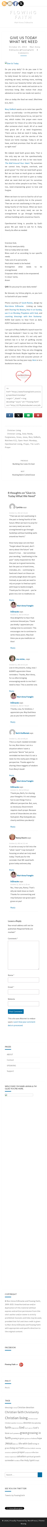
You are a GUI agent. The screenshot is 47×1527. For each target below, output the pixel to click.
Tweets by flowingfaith (15, 1495)
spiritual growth (33, 1456)
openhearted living (13, 444)
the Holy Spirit (27, 1460)
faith (8, 1427)
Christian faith (14, 1412)
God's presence (15, 1433)
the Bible (17, 1460)
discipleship (36, 1423)
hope (39, 1438)
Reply (11, 600)
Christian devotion (25, 1407)
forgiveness (10, 437)
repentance (13, 1457)
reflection (34, 1452)
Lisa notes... (21, 659)
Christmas (19, 1423)
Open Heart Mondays (27, 440)
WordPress (32, 1521)
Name (11, 975)
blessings (9, 1407)
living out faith (17, 1448)
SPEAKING (11, 1065)
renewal (7, 1457)
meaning (38, 1448)
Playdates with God (29, 313)
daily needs (27, 433)
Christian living (14, 430)
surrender (9, 1460)
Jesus (25, 437)
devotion (27, 1422)
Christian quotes (10, 1423)
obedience (8, 1452)
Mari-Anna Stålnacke (14, 306)
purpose (28, 1452)
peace (14, 1452)
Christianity (31, 1412)
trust (37, 1460)
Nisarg (23, 1524)
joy (14, 1444)
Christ (15, 1408)
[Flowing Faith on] (14, 1368)
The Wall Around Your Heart (17, 163)
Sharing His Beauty (17, 309)
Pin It (7, 1387)
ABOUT (10, 1054)
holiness (34, 1438)
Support (10, 1071)
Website (11, 999)
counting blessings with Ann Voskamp (23, 316)
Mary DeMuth (11, 109)
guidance (28, 1438)
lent (17, 1444)
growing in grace (17, 1438)
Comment (13, 938)
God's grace (29, 1428)
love (25, 1448)
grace (18, 437)
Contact (10, 1060)
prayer (26, 444)
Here (34, 360)
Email (11, 987)
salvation (21, 1456)
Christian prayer (33, 1419)
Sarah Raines (27, 303)
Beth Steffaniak (22, 733)
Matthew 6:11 (11, 440)
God (21, 1427)
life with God (25, 1443)
